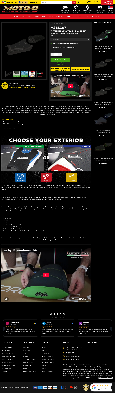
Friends (25, 356)
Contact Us (45, 347)
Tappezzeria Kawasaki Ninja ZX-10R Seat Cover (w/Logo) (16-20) (103, 75)
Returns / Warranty (47, 356)
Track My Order (33, 2)
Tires (86, 16)
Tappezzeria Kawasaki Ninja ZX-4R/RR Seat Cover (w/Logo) (103, 131)
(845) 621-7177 (93, 2)
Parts (51, 16)
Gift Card (4, 371)
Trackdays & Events (29, 359)
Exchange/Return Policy (80, 69)
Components (26, 16)
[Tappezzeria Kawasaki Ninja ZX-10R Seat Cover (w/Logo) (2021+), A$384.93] (103, 36)
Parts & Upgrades (7, 347)
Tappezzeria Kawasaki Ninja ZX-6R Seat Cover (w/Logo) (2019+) (103, 103)
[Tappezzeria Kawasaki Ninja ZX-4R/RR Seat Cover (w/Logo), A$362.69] (103, 120)
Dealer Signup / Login (29, 371)
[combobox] (58, 2)
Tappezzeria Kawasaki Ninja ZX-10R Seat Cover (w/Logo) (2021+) (103, 47)
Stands (78, 16)
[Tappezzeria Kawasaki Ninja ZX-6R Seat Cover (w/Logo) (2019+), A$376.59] (103, 92)
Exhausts (59, 16)
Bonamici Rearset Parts (48, 362)
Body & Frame (40, 16)
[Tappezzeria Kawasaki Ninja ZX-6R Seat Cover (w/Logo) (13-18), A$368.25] (103, 147)
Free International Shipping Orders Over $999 (60, 69)
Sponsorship (27, 365)
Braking (69, 16)
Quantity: (53, 51)
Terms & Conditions (47, 371)
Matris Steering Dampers (9, 356)
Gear (16, 16)
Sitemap (44, 368)
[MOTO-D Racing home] (21, 9)
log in (81, 2)
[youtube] (71, 387)
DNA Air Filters (6, 350)
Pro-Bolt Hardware (7, 359)
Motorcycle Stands (7, 353)
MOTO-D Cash (46, 353)
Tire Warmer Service (48, 359)
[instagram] (66, 387)
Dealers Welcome (105, 378)
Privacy (44, 365)
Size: (52, 35)
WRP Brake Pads (6, 368)
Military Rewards (28, 362)
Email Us (26, 88)
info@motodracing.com (72, 359)
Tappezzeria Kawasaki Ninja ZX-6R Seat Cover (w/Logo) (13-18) (103, 159)
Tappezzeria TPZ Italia (8, 365)
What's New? (27, 350)
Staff (24, 353)
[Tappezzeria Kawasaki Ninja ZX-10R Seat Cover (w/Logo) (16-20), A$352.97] (103, 64)
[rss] (76, 387)
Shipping (44, 350)
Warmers (95, 16)
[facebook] (62, 387)
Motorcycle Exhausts (8, 362)
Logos (25, 368)
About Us (26, 347)
